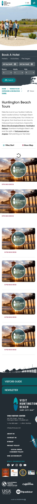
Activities (15, 59)
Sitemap (10, 442)
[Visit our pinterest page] (20, 465)
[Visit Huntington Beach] (6, 3)
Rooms (4, 69)
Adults (15, 69)
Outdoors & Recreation (12, 91)
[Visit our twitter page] (12, 465)
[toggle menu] (34, 3)
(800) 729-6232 (26, 423)
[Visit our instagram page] (17, 465)
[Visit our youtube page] (25, 465)
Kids (25, 69)
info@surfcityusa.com (14, 428)
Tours (4, 93)
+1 (8, 423)
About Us (11, 434)
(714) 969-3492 (13, 423)
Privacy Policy (13, 445)
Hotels (5, 59)
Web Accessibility (14, 456)
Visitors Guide (13, 382)
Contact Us (12, 438)
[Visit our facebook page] (8, 465)
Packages (26, 59)
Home (5, 89)
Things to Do (16, 89)
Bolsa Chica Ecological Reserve (13, 126)
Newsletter (11, 390)
